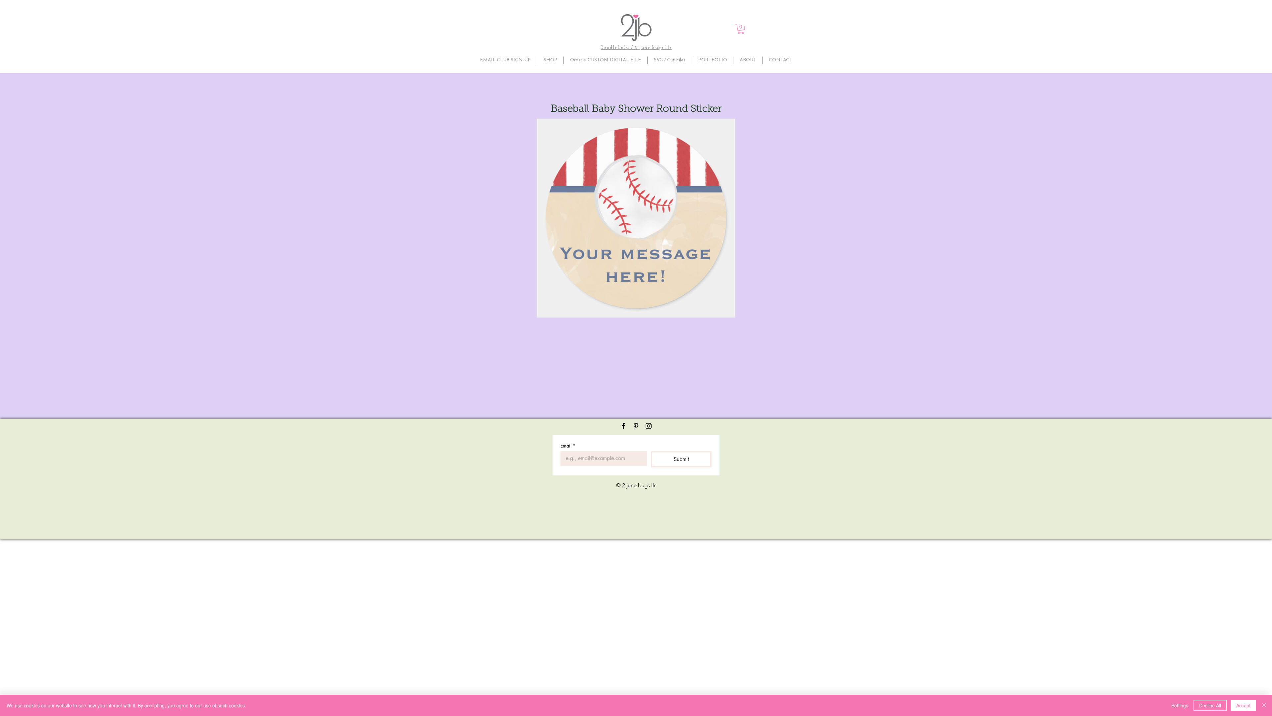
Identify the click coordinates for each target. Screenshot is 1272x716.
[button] (741, 29)
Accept (1243, 705)
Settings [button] (1179, 705)
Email (567, 445)
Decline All (1210, 705)
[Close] (1264, 705)
